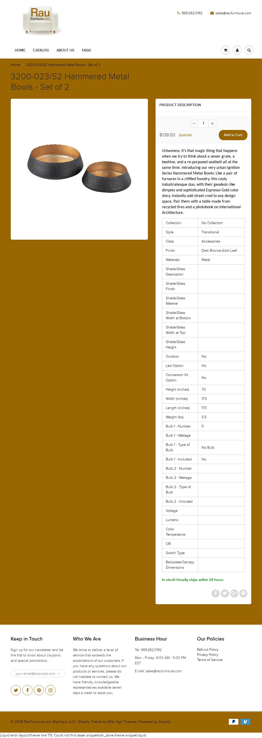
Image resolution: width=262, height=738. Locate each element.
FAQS (86, 50)
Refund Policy (208, 649)
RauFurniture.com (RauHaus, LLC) (49, 722)
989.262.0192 (192, 13)
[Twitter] (16, 690)
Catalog (41, 50)
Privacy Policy (207, 655)
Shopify (84, 722)
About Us (65, 50)
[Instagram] (50, 690)
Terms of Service (210, 660)
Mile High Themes (122, 722)
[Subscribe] (59, 674)
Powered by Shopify (154, 722)
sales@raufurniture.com (233, 13)
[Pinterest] (39, 690)
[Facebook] (27, 690)
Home (20, 50)
